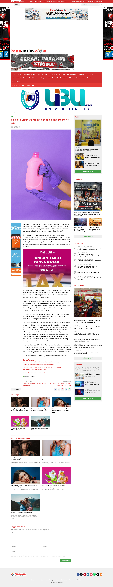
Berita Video (30, 85)
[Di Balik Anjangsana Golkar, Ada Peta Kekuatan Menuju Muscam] (79, 156)
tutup (8, 7)
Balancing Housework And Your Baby (34, 372)
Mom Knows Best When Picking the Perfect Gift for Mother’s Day (42, 367)
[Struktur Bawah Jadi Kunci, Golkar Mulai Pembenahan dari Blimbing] (88, 133)
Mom (48, 78)
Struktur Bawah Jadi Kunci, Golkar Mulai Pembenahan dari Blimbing (86, 150)
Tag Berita (90, 74)
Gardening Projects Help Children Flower (35, 369)
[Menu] (12, 4)
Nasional (40, 74)
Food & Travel (56, 78)
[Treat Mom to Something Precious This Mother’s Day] (40, 402)
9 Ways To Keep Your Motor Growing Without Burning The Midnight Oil (92, 383)
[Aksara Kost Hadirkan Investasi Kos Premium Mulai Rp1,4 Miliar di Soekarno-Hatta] (88, 302)
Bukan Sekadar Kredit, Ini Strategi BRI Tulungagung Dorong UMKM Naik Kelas (68, 1)
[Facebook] (78, 574)
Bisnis (25, 78)
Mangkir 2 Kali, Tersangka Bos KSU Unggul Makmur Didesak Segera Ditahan (90, 248)
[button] (98, 4)
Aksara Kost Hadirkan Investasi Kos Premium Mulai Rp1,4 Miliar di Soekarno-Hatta (87, 321)
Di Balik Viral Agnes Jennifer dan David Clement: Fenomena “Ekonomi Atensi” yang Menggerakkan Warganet (88, 346)
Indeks (17, 4)
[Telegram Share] (66, 389)
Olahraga (62, 74)
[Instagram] (91, 574)
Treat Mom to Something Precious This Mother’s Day (38, 364)
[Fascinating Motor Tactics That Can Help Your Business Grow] (79, 392)
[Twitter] (81, 574)
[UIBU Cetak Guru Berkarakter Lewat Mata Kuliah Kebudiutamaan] (95, 222)
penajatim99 (17, 126)
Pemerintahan (71, 74)
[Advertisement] (56, 34)
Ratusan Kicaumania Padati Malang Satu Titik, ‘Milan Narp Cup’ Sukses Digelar (87, 327)
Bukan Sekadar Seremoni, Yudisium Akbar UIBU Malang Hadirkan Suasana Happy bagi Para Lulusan (79, 229)
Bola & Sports (16, 81)
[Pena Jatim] (28, 51)
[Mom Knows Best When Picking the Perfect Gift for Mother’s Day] (61, 402)
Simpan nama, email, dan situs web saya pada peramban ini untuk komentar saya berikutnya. (38, 556)
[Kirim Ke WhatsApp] (69, 389)
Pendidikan (81, 74)
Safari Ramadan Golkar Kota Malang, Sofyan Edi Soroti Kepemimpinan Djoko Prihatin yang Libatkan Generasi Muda (92, 164)
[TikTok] (97, 574)
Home (13, 74)
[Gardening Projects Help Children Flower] (20, 421)
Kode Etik (40, 580)
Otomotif (54, 74)
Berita (19, 74)
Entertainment (33, 78)
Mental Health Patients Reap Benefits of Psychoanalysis (89, 278)
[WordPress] (88, 574)
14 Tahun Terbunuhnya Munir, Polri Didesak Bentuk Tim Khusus (87, 267)
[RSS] (101, 574)
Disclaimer (64, 580)
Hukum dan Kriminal (29, 74)
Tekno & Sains (80, 78)
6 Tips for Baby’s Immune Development (89, 260)
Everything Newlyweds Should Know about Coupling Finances (41, 362)
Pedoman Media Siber (75, 580)
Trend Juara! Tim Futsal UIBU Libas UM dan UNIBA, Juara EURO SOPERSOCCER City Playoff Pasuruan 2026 (87, 214)
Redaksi (57, 580)
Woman (71, 78)
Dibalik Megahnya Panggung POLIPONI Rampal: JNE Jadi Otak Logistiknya (87, 340)
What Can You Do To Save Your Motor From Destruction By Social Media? (92, 375)
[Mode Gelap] (101, 4)
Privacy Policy (49, 580)
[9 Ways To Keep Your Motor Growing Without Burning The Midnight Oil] (79, 384)
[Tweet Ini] (59, 389)
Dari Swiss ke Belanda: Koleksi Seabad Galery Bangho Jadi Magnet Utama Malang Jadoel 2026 (87, 333)
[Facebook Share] (55, 389)
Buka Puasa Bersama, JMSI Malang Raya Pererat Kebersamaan (86, 352)
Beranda (14, 85)
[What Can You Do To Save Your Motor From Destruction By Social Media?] (79, 376)
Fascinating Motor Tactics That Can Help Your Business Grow (92, 391)
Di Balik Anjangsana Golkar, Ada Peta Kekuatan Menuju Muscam (93, 156)
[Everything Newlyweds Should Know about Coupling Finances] (20, 402)
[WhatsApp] (94, 574)
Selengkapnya (87, 171)
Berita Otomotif (16, 78)
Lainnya (42, 78)
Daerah (89, 78)
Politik (47, 74)
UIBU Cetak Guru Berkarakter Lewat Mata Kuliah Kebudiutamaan (94, 229)
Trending (21, 85)
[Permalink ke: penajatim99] (12, 126)
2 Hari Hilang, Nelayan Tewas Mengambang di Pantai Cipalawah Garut (89, 255)
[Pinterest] (84, 574)
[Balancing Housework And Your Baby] (40, 421)
